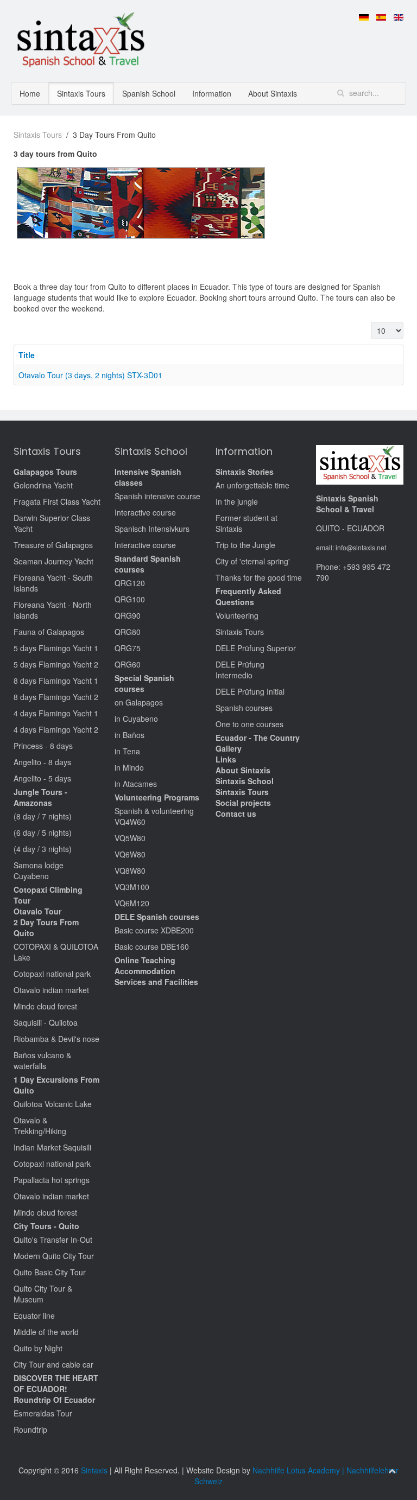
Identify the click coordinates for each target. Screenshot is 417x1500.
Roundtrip (30, 1429)
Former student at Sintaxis (246, 523)
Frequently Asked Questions (248, 596)
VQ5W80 (130, 837)
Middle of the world (46, 1331)
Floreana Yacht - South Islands (53, 583)
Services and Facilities (156, 981)
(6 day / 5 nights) (43, 832)
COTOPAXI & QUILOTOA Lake (56, 952)
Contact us (236, 813)
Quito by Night (38, 1348)
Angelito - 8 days (42, 762)
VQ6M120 (132, 903)
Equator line (34, 1315)
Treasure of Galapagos (53, 544)
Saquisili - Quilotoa (46, 1022)
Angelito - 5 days (42, 778)
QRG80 (128, 631)
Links (226, 759)
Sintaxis (94, 1470)
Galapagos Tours (45, 471)
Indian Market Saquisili (52, 1147)
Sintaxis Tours (81, 93)
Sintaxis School (245, 781)
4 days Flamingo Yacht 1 (56, 713)
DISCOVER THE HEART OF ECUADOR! (56, 1383)
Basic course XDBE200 (154, 930)
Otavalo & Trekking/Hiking (40, 1125)
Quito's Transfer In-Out (53, 1239)
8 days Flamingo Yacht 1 (56, 680)
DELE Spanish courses (157, 916)
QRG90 (128, 615)
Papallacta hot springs (52, 1179)
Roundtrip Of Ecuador (54, 1399)
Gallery (229, 748)
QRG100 (130, 599)
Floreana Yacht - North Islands (53, 610)
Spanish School (148, 93)
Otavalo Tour (37, 911)
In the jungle (237, 501)
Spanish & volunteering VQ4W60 (154, 816)
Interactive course (145, 512)
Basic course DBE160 (152, 946)
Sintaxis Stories (245, 471)
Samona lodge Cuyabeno (39, 870)
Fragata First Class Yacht (57, 501)
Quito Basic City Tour (50, 1272)
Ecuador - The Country (258, 737)
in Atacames (136, 783)
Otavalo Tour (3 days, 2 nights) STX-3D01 (90, 375)
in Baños (129, 734)
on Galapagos (139, 702)
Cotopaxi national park (52, 973)
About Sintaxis (272, 93)
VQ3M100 (132, 886)
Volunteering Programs (157, 797)
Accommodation (145, 970)
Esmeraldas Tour (43, 1413)
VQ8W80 (130, 870)
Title (26, 354)
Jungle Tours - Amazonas (40, 797)
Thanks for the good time (259, 577)
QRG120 (130, 582)
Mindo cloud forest (45, 1006)
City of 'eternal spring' (253, 561)
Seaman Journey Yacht (53, 561)
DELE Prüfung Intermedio (240, 670)
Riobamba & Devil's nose (56, 1038)
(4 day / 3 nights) (43, 848)
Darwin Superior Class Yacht (52, 523)
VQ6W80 (130, 854)
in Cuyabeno (136, 718)
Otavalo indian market (51, 989)
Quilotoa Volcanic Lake (53, 1103)
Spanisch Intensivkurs (152, 528)
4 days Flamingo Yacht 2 (56, 729)
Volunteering (237, 615)
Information (211, 93)
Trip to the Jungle (245, 544)
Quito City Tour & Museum (43, 1294)
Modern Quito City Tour (54, 1255)
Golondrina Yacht (43, 485)
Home (30, 93)
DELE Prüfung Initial (250, 691)
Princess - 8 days (43, 745)
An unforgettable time (252, 485)
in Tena (127, 751)
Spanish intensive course (157, 496)
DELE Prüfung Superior (256, 648)
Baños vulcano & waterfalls (42, 1060)
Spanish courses (244, 707)
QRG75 (128, 648)
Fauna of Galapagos (49, 631)
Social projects (243, 802)
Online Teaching (145, 960)
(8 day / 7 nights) (43, 816)
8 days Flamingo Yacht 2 (56, 696)
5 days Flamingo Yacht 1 (56, 648)
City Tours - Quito (46, 1226)
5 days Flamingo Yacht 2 (56, 664)
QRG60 (128, 664)
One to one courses (249, 724)
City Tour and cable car (53, 1364)
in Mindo (129, 767)
